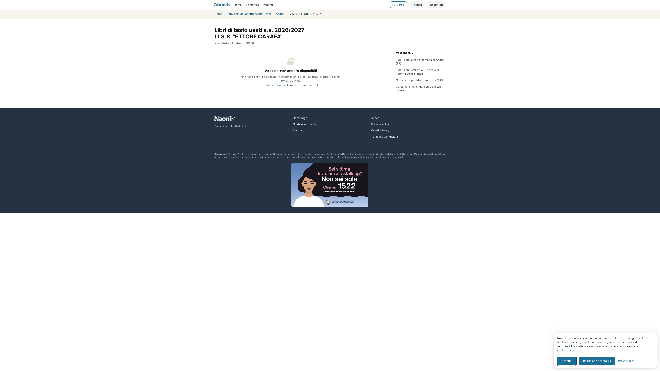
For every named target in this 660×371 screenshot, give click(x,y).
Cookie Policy (380, 130)
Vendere (268, 5)
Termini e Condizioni (384, 136)
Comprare (252, 5)
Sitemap (298, 130)
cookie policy (566, 350)
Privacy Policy (380, 124)
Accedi (418, 5)
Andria (280, 13)
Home (238, 5)
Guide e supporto (304, 124)
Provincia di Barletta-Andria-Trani (249, 13)
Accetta (567, 361)
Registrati (436, 5)
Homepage (300, 118)
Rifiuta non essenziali (597, 361)
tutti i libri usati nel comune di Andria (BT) (291, 85)
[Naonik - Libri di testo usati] (222, 5)
